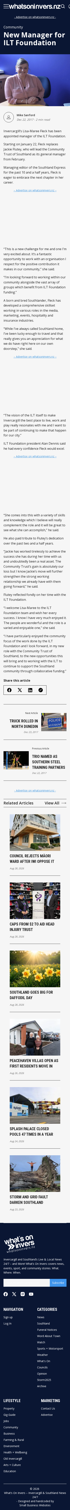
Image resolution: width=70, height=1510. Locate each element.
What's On (43, 1361)
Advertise (47, 1414)
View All (52, 803)
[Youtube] (31, 1294)
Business (9, 1433)
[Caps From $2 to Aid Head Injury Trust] (35, 900)
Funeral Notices (47, 1329)
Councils (42, 1367)
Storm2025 (44, 1380)
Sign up (8, 1317)
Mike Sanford (26, 115)
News (40, 1317)
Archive (41, 1386)
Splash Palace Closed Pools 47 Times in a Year (31, 1131)
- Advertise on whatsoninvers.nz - (35, 17)
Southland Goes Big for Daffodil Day (31, 995)
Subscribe (58, 1283)
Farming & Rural (14, 1440)
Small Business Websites (35, 1505)
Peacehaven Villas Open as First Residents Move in (34, 1063)
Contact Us (48, 1408)
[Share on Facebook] (9, 690)
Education (10, 1471)
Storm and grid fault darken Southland (29, 1200)
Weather (42, 1354)
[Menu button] (6, 6)
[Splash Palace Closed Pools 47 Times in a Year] (35, 1105)
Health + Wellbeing (15, 1452)
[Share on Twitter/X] (20, 690)
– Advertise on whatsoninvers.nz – (35, 190)
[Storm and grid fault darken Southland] (35, 1173)
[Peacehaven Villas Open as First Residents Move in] (35, 1037)
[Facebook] (6, 1294)
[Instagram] (23, 1294)
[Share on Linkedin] (30, 690)
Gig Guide (10, 1414)
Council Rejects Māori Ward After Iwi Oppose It (32, 859)
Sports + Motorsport (50, 1348)
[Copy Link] (40, 690)
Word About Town (48, 1336)
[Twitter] (14, 1294)
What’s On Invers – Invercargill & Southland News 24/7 (35, 1495)
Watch (41, 1342)
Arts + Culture (12, 1465)
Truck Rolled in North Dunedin (24, 724)
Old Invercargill (13, 1458)
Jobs (6, 1421)
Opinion (42, 1373)
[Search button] (63, 6)
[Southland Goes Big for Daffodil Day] (35, 969)
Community (13, 27)
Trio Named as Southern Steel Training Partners (48, 762)
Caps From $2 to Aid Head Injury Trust (32, 927)
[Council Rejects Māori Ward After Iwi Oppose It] (35, 832)
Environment (11, 1446)
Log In (7, 1323)
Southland (43, 1323)
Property (9, 1408)
